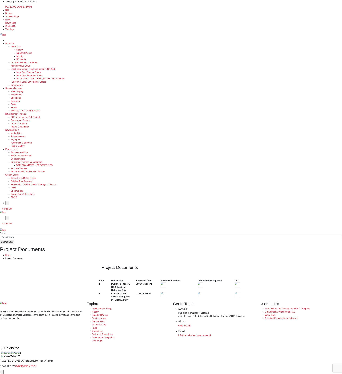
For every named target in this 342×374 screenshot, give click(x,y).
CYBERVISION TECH (26, 366)
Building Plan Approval (21, 181)
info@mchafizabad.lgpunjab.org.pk (194, 335)
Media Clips (16, 133)
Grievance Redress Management (26, 162)
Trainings (9, 29)
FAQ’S (14, 197)
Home (8, 255)
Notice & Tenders (19, 168)
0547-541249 (184, 326)
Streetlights (16, 98)
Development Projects (15, 114)
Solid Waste (16, 95)
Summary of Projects (20, 120)
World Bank (270, 315)
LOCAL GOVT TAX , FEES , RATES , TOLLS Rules (40, 78)
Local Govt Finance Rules (28, 72)
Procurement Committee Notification (28, 171)
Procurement (11, 149)
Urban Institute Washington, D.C (280, 312)
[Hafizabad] (3, 35)
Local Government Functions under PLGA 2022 (33, 69)
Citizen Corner (12, 175)
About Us (9, 43)
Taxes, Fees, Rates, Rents (23, 178)
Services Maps (12, 16)
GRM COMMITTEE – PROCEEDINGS (34, 165)
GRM (13, 188)
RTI (7, 10)
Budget (8, 13)
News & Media (12, 130)
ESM (7, 20)
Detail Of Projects (19, 123)
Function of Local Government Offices (28, 82)
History (19, 50)
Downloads (10, 23)
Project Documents (20, 127)
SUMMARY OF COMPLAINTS (25, 111)
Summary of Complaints (103, 337)
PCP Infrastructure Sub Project (25, 117)
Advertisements (18, 136)
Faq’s (94, 328)
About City (16, 46)
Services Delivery (13, 88)
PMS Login (97, 341)
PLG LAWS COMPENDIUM (18, 7)
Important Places (24, 53)
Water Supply (17, 91)
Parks (13, 104)
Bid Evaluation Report (21, 155)
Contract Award (18, 159)
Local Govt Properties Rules (29, 75)
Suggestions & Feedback (23, 194)
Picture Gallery (18, 146)
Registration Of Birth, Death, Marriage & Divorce (33, 184)
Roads (14, 107)
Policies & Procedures (102, 334)
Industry (20, 56)
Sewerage (15, 101)
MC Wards (21, 59)
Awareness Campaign (21, 143)
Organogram (17, 85)
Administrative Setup (20, 66)
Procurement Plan (19, 152)
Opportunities (17, 191)
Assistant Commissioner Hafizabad (281, 318)
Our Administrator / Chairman (24, 62)
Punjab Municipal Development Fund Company (287, 308)
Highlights (15, 139)
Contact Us (10, 26)
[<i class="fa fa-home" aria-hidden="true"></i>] (6, 40)
